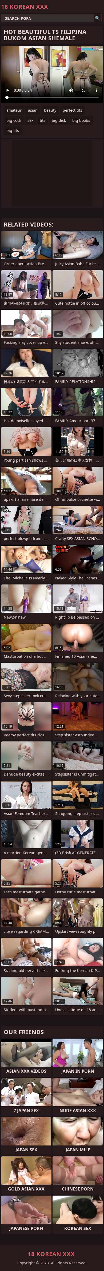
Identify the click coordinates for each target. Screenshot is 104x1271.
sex (30, 120)
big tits (12, 130)
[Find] (97, 18)
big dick (59, 120)
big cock (13, 120)
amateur (14, 110)
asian (33, 110)
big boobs (81, 120)
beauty (50, 110)
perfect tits (72, 110)
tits (42, 120)
